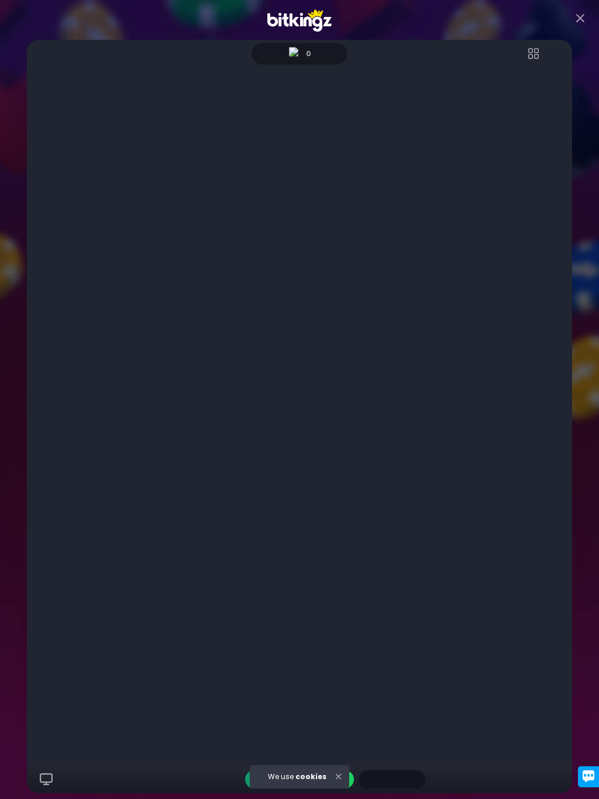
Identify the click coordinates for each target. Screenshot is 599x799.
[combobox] (392, 779)
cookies (310, 776)
